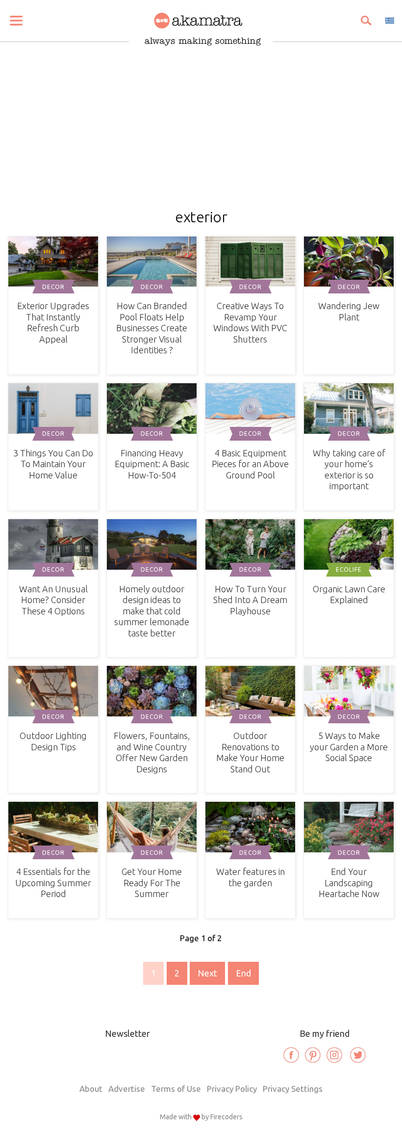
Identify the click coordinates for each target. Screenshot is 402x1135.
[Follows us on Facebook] (291, 1055)
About (90, 1088)
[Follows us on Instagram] (334, 1055)
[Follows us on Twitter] (358, 1055)
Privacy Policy (232, 1088)
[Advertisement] (201, 135)
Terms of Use (176, 1088)
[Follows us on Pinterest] (313, 1055)
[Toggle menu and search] (16, 20)
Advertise (126, 1088)
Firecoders (226, 1117)
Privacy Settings (293, 1088)
